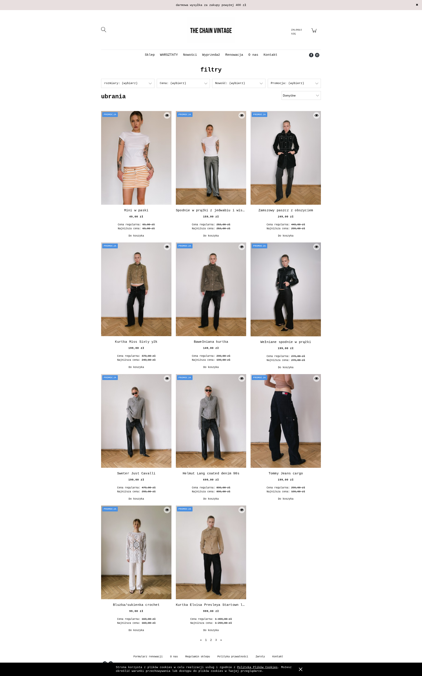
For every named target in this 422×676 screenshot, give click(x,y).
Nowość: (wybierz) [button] (230, 83)
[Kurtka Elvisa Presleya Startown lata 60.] (211, 552)
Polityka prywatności (232, 656)
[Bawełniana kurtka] (211, 289)
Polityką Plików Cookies (257, 667)
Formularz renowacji (148, 656)
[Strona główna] (211, 30)
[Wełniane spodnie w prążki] (286, 289)
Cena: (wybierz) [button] (173, 83)
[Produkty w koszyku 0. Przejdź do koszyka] (314, 33)
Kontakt (277, 656)
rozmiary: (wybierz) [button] (121, 83)
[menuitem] (149, 55)
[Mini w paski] (136, 158)
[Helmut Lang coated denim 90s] (211, 421)
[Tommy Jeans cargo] (286, 421)
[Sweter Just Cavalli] (136, 421)
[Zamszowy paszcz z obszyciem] (286, 158)
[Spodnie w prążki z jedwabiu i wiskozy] (211, 158)
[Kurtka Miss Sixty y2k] (136, 289)
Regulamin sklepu (197, 656)
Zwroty (260, 656)
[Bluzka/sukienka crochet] (136, 552)
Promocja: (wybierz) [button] (287, 83)
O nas (174, 656)
